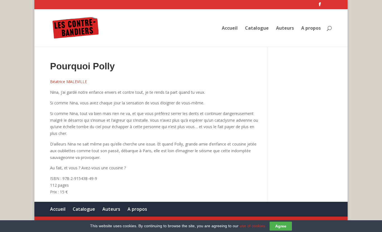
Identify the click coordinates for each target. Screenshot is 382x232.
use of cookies (252, 226)
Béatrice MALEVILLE (68, 81)
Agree (280, 226)
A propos (311, 28)
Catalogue (257, 28)
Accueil (230, 28)
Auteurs (285, 28)
